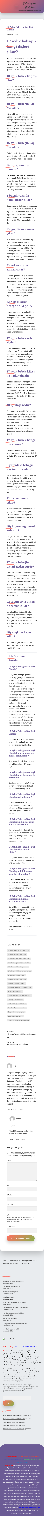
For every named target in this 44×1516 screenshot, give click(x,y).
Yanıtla (20, 1109)
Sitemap (26, 1263)
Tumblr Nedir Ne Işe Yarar (11, 1422)
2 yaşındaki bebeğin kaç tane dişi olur (19, 987)
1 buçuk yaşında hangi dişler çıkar (18, 950)
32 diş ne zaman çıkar (14, 991)
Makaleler (16, 945)
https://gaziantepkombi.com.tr (25, 1260)
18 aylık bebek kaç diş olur (16, 983)
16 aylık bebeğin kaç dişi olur (17, 954)
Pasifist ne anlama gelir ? (10, 1292)
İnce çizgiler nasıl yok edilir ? (11, 1329)
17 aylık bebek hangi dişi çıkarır (17, 967)
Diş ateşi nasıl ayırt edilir (15, 1000)
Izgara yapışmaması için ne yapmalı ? (14, 1302)
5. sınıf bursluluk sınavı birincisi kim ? (14, 1313)
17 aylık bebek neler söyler (16, 975)
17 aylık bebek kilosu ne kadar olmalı (19, 971)
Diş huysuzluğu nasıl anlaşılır (17, 1004)
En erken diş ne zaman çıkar (16, 1008)
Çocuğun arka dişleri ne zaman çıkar (19, 995)
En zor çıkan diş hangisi (15, 1016)
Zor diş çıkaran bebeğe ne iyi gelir (18, 1020)
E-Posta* (9, 1195)
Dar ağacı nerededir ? (9, 1297)
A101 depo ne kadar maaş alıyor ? (13, 1281)
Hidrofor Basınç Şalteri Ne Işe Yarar (13, 1429)
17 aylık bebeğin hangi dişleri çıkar (18, 963)
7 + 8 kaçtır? (11, 1226)
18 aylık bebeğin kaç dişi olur (17, 979)
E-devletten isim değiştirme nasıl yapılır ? (15, 1308)
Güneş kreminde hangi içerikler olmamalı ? (16, 1323)
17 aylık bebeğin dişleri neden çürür (19, 959)
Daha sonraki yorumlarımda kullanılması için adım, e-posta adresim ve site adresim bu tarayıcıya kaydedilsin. (20, 1219)
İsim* (8, 1185)
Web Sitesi (10, 1205)
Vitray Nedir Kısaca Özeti (17, 1044)
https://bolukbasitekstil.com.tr (11, 1263)
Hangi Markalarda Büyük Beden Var (14, 1415)
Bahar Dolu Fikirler (30, 5)
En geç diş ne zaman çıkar (16, 1012)
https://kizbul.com (7, 1260)
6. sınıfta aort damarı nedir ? (11, 1286)
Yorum (9, 1161)
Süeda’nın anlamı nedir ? (10, 1318)
